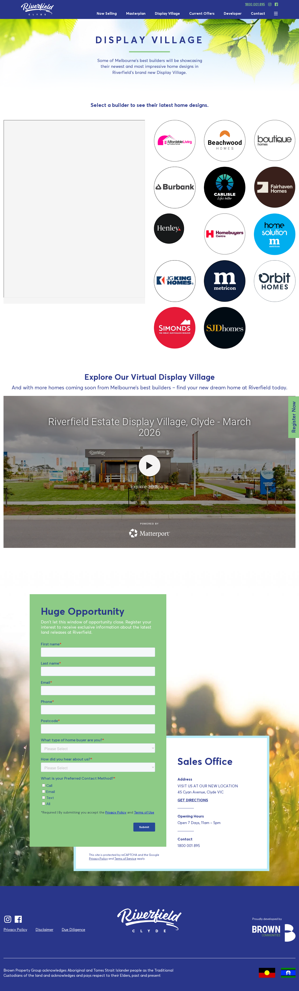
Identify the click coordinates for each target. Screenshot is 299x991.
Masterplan (136, 13)
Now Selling (107, 13)
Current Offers (201, 13)
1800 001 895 (255, 4)
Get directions (193, 800)
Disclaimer (44, 929)
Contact (258, 13)
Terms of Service (125, 858)
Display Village (167, 13)
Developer (233, 13)
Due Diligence (73, 929)
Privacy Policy (98, 858)
